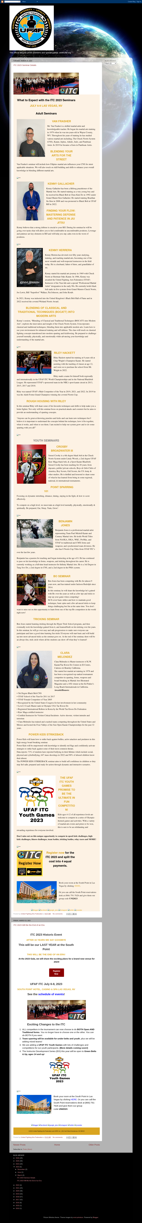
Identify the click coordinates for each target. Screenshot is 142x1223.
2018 (18, 1197)
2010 (18, 1208)
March (20, 1175)
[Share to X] (71, 914)
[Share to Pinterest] (76, 914)
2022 (18, 1185)
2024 (18, 1164)
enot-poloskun (78, 1217)
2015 (18, 1205)
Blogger (95, 1217)
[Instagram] (62, 910)
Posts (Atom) (27, 1149)
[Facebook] (43, 910)
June (19, 1172)
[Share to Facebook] (74, 914)
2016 (18, 1202)
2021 (18, 1188)
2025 (18, 1161)
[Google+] (53, 910)
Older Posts (94, 1145)
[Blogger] (34, 910)
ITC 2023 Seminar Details (24, 65)
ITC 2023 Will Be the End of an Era (28, 925)
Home (57, 1145)
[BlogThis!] (69, 914)
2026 (18, 1158)
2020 (18, 1191)
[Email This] (67, 914)
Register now (55, 852)
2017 (18, 1199)
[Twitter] (71, 910)
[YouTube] (78, 910)
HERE (77, 885)
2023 (18, 1167)
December (21, 1169)
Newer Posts (19, 1145)
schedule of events (51, 994)
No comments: (58, 914)
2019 (18, 1194)
